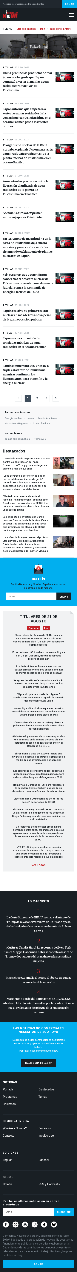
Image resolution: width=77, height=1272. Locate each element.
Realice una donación (38, 1063)
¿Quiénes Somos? (15, 1128)
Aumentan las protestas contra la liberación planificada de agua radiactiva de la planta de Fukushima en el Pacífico (26, 187)
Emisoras (44, 1128)
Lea (46, 628)
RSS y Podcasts (49, 1184)
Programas (10, 1096)
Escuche (34, 628)
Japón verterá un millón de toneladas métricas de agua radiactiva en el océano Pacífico (24, 342)
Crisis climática (26, 28)
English (7, 1160)
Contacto (8, 1135)
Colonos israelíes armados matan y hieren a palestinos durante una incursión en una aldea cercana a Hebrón (38, 725)
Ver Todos (38, 865)
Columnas (9, 1104)
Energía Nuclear (13, 418)
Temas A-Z (40, 439)
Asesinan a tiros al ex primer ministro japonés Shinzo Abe (22, 215)
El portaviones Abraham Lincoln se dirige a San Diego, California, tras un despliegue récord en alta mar (38, 655)
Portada (8, 1089)
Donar (69, 4)
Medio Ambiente (47, 418)
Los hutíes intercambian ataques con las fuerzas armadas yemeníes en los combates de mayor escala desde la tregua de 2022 (38, 669)
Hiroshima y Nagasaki (16, 423)
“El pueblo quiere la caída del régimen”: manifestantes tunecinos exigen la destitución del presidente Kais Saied (38, 697)
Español (43, 1160)
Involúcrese (46, 1135)
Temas (42, 1096)
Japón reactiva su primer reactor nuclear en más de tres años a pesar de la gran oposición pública (27, 315)
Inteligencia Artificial (62, 28)
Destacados (46, 1089)
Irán (42, 28)
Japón (30, 418)
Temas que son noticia (17, 439)
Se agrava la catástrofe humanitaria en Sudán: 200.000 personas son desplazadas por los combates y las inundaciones (38, 683)
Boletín (7, 1184)
